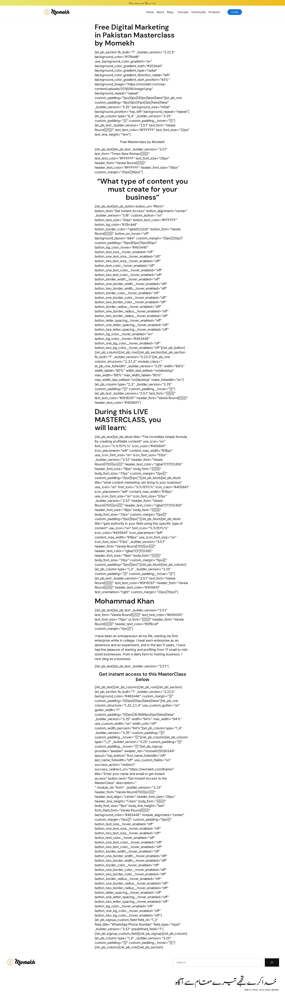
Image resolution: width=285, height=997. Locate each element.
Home (150, 12)
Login (234, 12)
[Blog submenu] (174, 12)
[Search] (272, 962)
